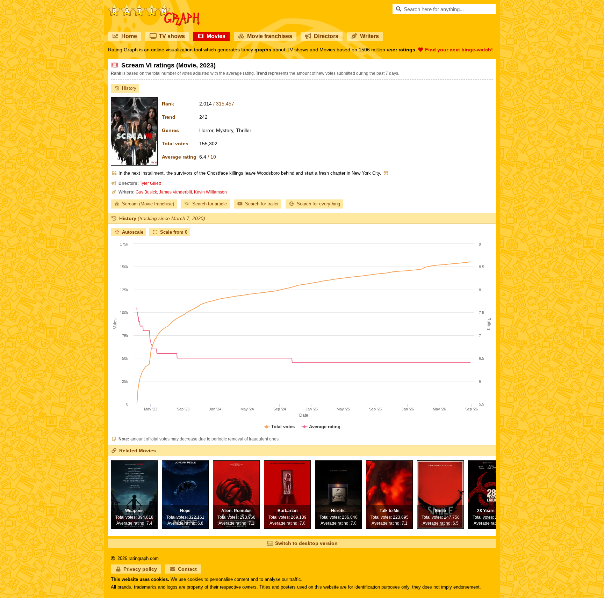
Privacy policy (140, 569)
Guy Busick (146, 192)
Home (129, 36)
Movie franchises (269, 36)
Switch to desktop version (306, 543)
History (129, 88)
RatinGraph (154, 7)
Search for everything (318, 203)
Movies (216, 36)
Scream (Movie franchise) (148, 203)
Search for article (209, 203)
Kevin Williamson (210, 192)
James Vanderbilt (175, 192)
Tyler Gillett (150, 183)
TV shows (172, 36)
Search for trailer (262, 203)
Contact (187, 569)
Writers (369, 36)
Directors (326, 36)
